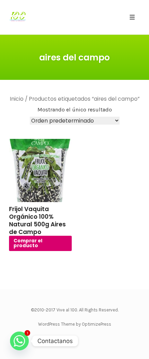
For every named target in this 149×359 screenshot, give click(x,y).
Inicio (17, 98)
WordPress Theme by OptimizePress (74, 324)
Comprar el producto (28, 243)
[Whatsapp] (19, 341)
